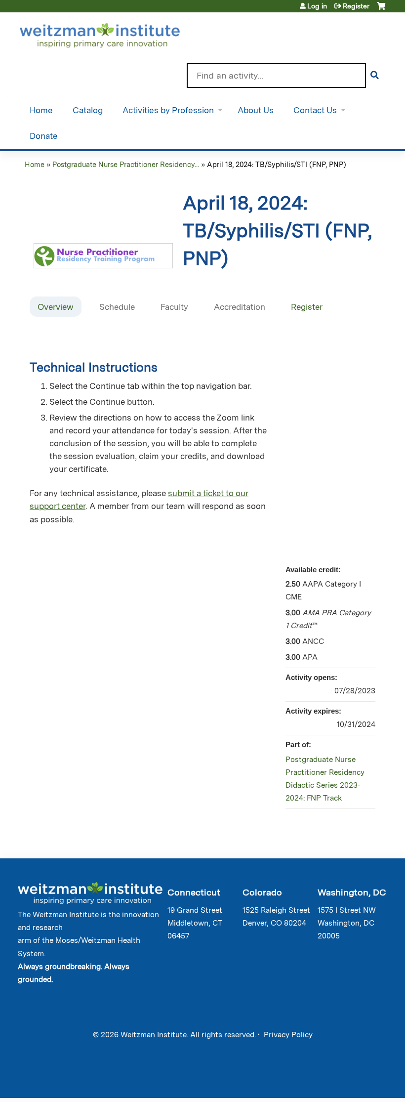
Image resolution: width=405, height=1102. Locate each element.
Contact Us (315, 110)
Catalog (88, 110)
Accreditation (239, 307)
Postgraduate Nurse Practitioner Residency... (125, 164)
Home (41, 110)
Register (356, 5)
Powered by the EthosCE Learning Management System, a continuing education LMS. (355, 1082)
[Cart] (381, 9)
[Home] (114, 33)
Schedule (117, 307)
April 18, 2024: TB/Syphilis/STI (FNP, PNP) (276, 164)
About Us (256, 110)
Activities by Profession (168, 110)
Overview (56, 307)
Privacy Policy (288, 1034)
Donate (44, 136)
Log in (317, 5)
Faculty (174, 307)
